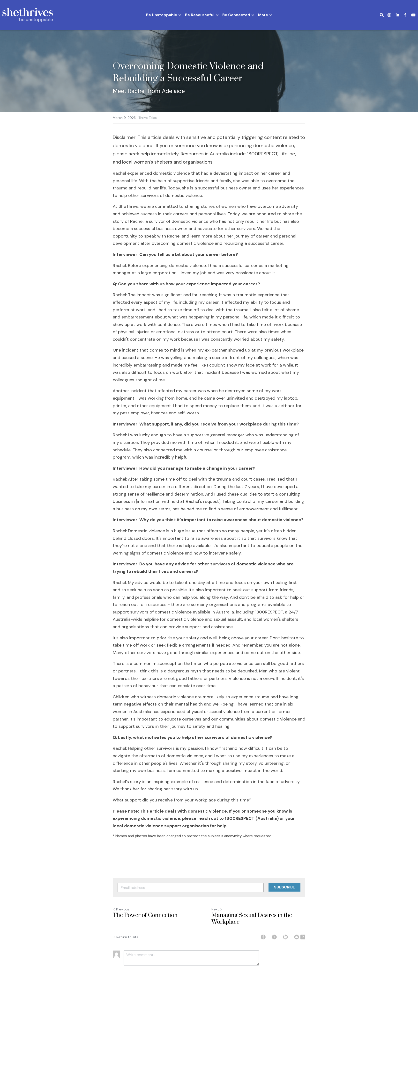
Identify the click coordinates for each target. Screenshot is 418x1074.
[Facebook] (263, 937)
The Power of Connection (145, 915)
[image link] (27, 15)
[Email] (296, 937)
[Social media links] (389, 15)
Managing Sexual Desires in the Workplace (251, 918)
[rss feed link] (302, 937)
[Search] (382, 15)
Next (215, 909)
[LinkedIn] (285, 937)
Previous (122, 909)
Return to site (127, 937)
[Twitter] (274, 937)
